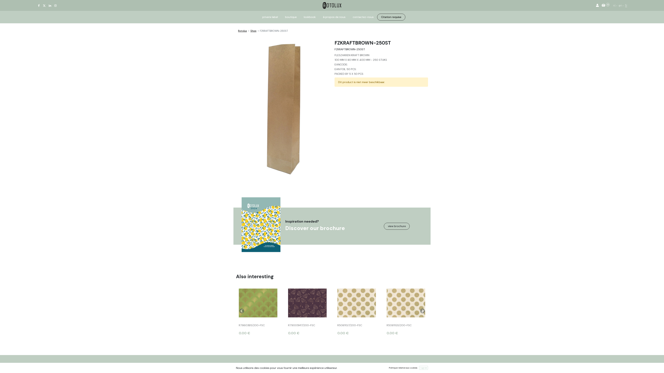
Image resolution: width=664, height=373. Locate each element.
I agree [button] (423, 367)
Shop (253, 30)
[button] (241, 311)
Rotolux (242, 30)
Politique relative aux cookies (403, 367)
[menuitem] (270, 17)
